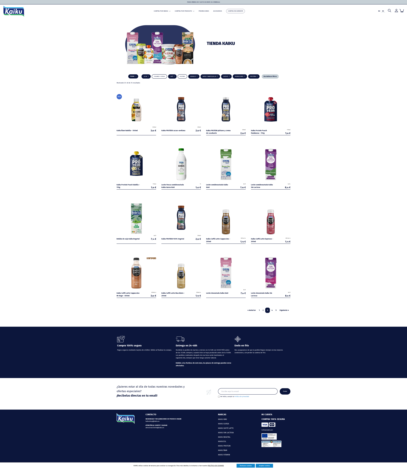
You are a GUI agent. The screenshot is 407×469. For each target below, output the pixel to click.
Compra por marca (161, 11)
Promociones (204, 11)
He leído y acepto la (234, 396)
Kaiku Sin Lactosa (226, 433)
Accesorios (217, 11)
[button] (193, 76)
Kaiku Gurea (223, 424)
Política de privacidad (241, 396)
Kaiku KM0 (222, 419)
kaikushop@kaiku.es (153, 421)
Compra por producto (183, 11)
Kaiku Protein (224, 446)
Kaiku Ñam (222, 450)
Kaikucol (222, 441)
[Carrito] (402, 10)
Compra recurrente (235, 11)
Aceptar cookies (264, 466)
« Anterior (251, 310)
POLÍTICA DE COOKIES (216, 466)
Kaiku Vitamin (224, 455)
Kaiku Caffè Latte (225, 428)
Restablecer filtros (270, 76)
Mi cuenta (266, 414)
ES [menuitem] (383, 11)
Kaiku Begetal (224, 437)
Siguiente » (284, 310)
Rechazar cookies (246, 466)
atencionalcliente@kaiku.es (155, 428)
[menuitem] (379, 11)
